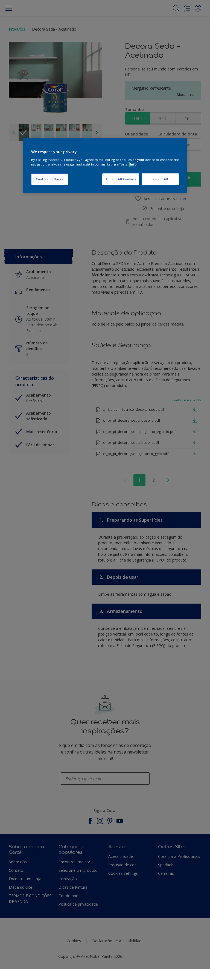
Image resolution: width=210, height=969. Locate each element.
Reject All (160, 179)
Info (133, 164)
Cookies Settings (49, 179)
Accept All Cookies (121, 179)
